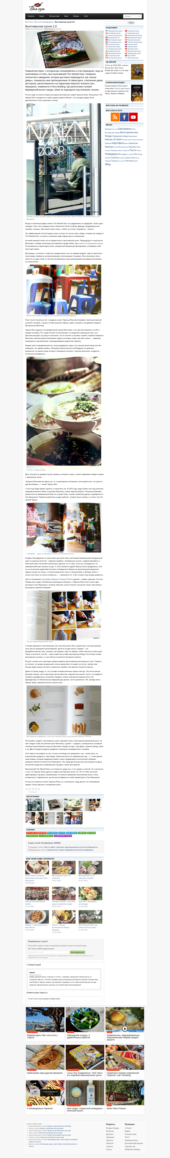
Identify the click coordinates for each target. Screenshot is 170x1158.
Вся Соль (29, 22)
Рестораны (52, 833)
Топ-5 (29, 1105)
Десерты (110, 1134)
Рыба (140, 154)
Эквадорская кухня (134, 53)
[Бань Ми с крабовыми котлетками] (90, 893)
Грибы (130, 136)
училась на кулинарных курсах (90, 243)
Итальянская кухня (115, 58)
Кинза (127, 143)
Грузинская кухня (114, 47)
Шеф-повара (71, 833)
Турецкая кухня (133, 49)
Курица (109, 146)
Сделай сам (32, 1069)
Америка (82, 833)
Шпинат (135, 161)
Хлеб (123, 161)
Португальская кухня (135, 42)
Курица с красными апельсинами (59, 1126)
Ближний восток (113, 38)
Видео (109, 1032)
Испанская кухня (114, 56)
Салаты (109, 1146)
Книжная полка (72, 1069)
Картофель (118, 143)
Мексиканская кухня (135, 38)
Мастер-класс (123, 147)
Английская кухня (114, 33)
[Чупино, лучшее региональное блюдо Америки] (64, 917)
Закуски (109, 1140)
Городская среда (120, 136)
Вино (109, 1105)
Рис (135, 154)
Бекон (133, 129)
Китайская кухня (133, 31)
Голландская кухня (114, 42)
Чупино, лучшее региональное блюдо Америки (60, 927)
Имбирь (109, 139)
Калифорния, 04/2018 (62, 836)
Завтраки (110, 1137)
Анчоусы (115, 129)
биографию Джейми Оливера (54, 579)
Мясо (139, 147)
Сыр (132, 157)
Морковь (132, 147)
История (117, 139)
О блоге (128, 1128)
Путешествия (32, 1032)
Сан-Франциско (46, 836)
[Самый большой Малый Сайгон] (37, 893)
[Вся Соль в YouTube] (133, 121)
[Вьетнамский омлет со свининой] (64, 867)
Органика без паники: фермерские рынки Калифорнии (70, 850)
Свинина (115, 158)
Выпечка (110, 1131)
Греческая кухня (114, 44)
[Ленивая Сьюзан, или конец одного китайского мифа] (64, 893)
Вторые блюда (112, 1128)
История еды (126, 139)
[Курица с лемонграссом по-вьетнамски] (37, 917)
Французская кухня (134, 51)
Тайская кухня (132, 47)
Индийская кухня (114, 51)
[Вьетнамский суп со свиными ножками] (90, 867)
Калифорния (32, 836)
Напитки (109, 1143)
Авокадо (108, 129)
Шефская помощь (73, 1105)
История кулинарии (137, 139)
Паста (133, 150)
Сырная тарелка (113, 1069)
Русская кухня (132, 44)
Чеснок (128, 160)
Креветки (134, 143)
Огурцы (107, 150)
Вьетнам (91, 833)
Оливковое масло (116, 150)
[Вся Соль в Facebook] (124, 121)
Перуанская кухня (134, 40)
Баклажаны (124, 128)
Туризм (108, 161)
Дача (135, 136)
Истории (70, 1032)
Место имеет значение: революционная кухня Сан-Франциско (71, 847)
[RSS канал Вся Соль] (115, 121)
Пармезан (126, 150)
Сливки (121, 158)
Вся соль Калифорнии (44, 22)
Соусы (109, 1149)
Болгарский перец (112, 133)
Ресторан (122, 154)
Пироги (139, 150)
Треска (137, 158)
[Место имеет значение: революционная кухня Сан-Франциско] (37, 867)
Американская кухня (115, 31)
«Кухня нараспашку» (122, 88)
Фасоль (119, 161)
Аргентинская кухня (115, 35)
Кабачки (108, 143)
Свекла (107, 158)
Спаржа (127, 158)
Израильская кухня (115, 49)
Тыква (113, 161)
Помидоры (111, 153)
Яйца (108, 164)
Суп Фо (62, 833)
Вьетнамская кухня (115, 40)
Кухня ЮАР (132, 56)
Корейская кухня (133, 33)
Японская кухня (133, 58)
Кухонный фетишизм (134, 1143)
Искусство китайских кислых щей (59, 1130)
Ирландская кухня (114, 53)
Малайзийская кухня (135, 35)
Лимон (115, 147)
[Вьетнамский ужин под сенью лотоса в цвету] (90, 917)
